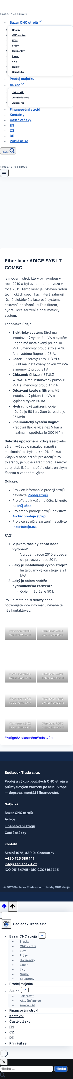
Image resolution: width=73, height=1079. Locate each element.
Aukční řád (18, 102)
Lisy (14, 61)
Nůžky (15, 66)
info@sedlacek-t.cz (21, 864)
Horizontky (18, 50)
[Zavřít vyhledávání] (4, 1062)
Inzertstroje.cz (24, 527)
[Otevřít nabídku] (4, 173)
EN (12, 125)
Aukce (10, 819)
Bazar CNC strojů (19, 813)
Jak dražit (18, 92)
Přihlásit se (19, 141)
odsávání (45, 738)
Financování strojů (25, 109)
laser (26, 738)
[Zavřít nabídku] (1, 915)
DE (12, 136)
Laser (15, 56)
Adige (10, 738)
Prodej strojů (38, 495)
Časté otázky (20, 120)
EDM (15, 40)
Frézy (15, 45)
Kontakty (17, 115)
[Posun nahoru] (4, 907)
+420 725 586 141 (19, 858)
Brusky (16, 29)
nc (34, 738)
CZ (12, 131)
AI (18, 738)
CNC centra (19, 35)
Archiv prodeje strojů (29, 516)
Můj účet (24, 506)
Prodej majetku (22, 79)
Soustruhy (18, 72)
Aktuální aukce (20, 97)
